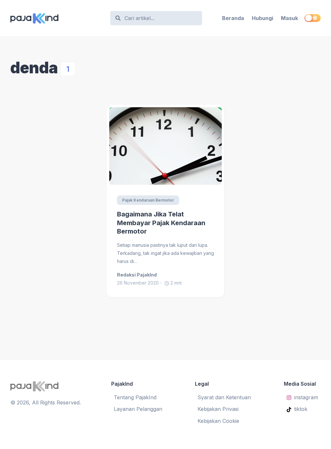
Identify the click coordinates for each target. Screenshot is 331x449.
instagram (306, 397)
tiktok (300, 409)
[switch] (312, 18)
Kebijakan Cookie (218, 421)
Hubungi (262, 18)
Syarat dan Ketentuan (224, 397)
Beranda (233, 18)
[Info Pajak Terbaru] (57, 18)
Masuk (289, 18)
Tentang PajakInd (135, 397)
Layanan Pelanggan (138, 409)
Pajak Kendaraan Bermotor (148, 200)
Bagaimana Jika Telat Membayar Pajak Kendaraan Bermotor (161, 222)
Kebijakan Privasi (218, 409)
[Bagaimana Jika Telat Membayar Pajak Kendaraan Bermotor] (165, 146)
